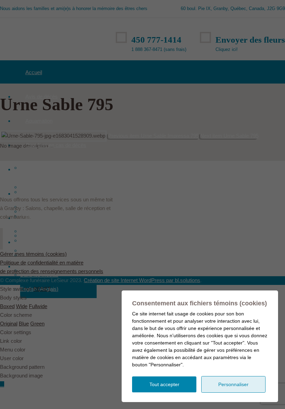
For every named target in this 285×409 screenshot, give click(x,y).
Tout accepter (164, 384)
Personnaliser (233, 384)
